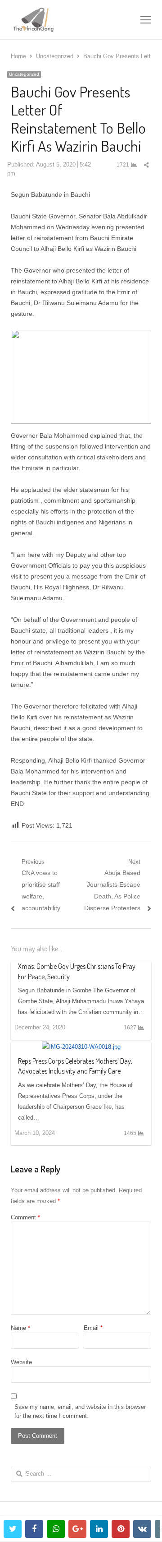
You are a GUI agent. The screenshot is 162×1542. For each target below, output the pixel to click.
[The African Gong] (53, 19)
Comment (25, 1217)
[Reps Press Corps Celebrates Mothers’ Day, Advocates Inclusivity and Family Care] (81, 1046)
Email (93, 1327)
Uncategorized (24, 74)
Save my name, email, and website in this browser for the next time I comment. (80, 1411)
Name (20, 1327)
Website (21, 1362)
